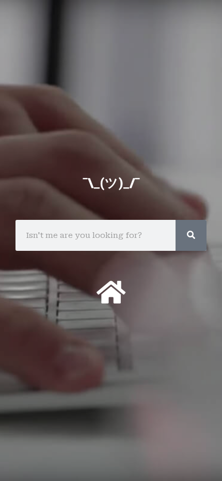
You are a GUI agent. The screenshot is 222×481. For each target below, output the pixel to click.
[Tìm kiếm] (191, 235)
